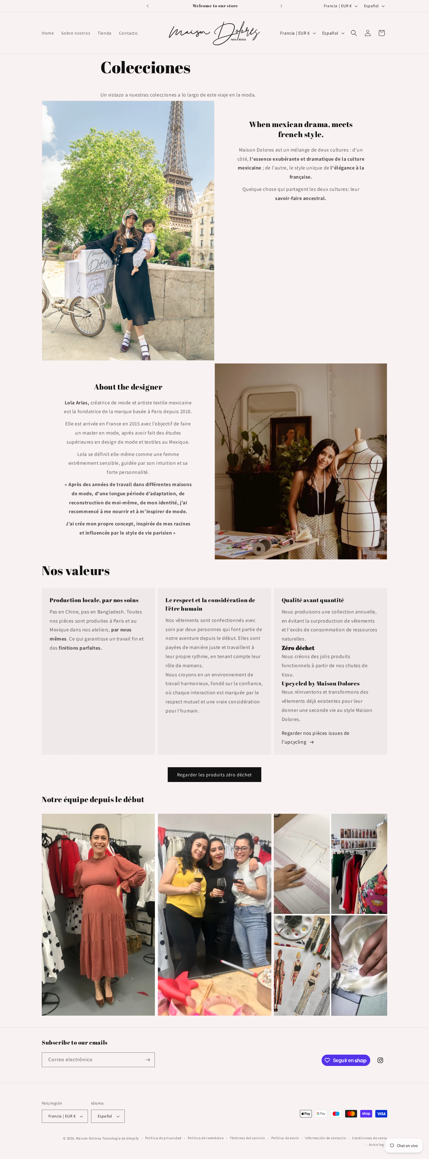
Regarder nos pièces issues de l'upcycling (316, 738)
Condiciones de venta (369, 1138)
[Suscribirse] (148, 1059)
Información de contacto (325, 1138)
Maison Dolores (89, 1138)
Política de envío (285, 1138)
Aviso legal (378, 1144)
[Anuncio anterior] (148, 6)
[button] (354, 33)
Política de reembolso (206, 1138)
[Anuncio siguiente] (281, 6)
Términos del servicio (247, 1138)
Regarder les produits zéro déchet (214, 775)
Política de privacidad (163, 1138)
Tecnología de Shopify (120, 1138)
